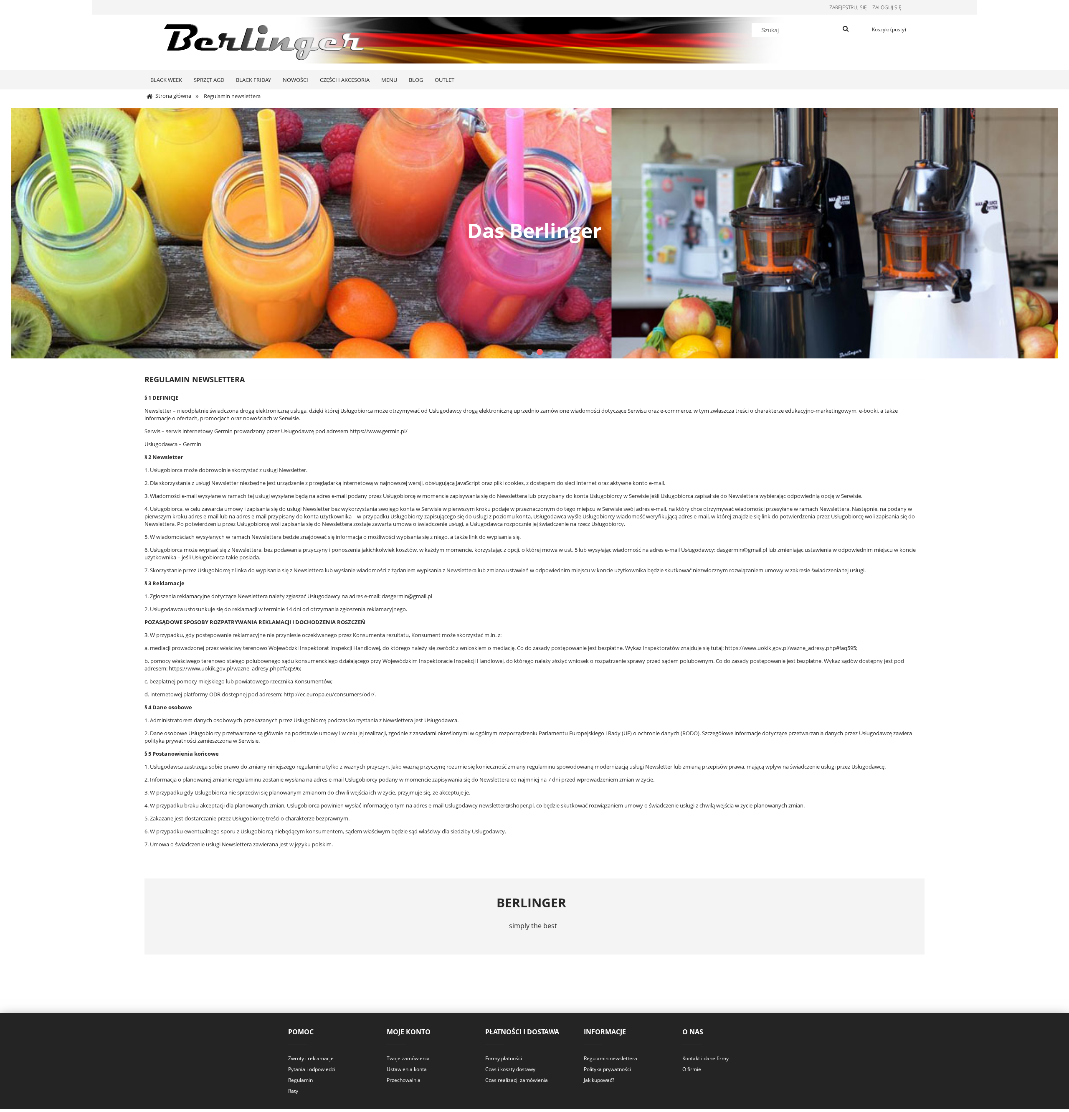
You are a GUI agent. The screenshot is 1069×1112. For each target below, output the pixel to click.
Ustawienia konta (407, 1069)
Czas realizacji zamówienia (516, 1080)
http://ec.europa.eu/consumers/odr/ (329, 694)
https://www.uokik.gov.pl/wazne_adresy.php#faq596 (234, 668)
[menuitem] (166, 79)
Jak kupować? (599, 1080)
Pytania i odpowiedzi (311, 1069)
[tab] (529, 352)
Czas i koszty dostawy (510, 1069)
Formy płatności (503, 1058)
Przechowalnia (404, 1080)
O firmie (691, 1069)
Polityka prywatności (607, 1069)
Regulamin (300, 1080)
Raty (293, 1090)
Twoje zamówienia (408, 1058)
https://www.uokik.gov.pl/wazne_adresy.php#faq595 (790, 648)
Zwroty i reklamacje (311, 1058)
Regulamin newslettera (610, 1058)
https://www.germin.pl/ (379, 431)
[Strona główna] (267, 40)
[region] (535, 233)
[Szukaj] (845, 29)
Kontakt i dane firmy (705, 1058)
